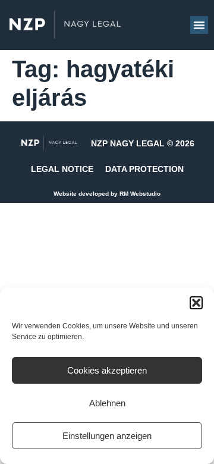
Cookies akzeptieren (107, 370)
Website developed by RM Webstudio (107, 193)
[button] (196, 303)
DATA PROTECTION (144, 169)
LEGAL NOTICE (62, 169)
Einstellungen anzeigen (107, 436)
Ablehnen (107, 403)
